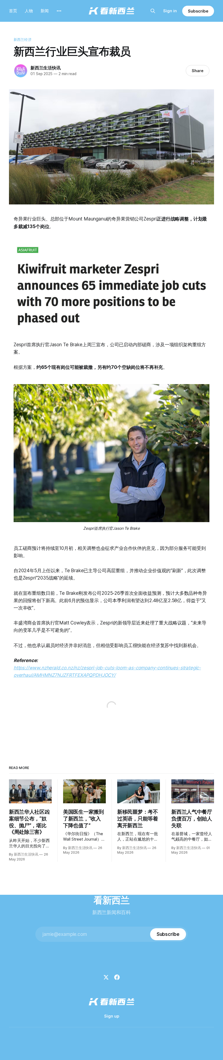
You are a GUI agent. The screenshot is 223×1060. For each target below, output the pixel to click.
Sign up (111, 1016)
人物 (29, 10)
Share (197, 70)
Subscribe (198, 11)
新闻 (45, 10)
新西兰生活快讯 (45, 68)
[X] (106, 977)
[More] (59, 11)
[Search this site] (152, 11)
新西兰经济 (23, 39)
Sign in (170, 10)
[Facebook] (117, 977)
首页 (13, 10)
